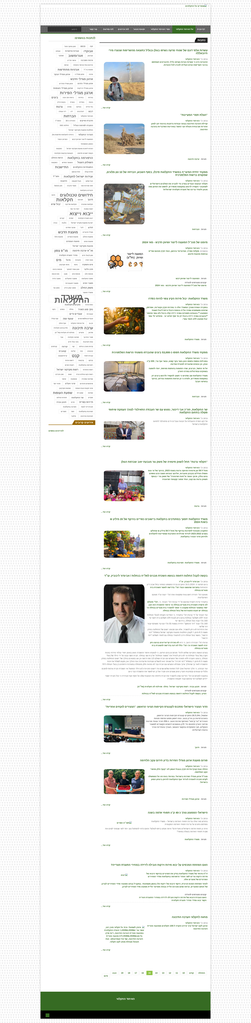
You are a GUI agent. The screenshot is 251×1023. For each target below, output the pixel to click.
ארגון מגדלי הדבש (81, 79)
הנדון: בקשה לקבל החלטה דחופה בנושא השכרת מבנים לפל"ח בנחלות (174, 693)
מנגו (65, 274)
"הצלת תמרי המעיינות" (194, 114)
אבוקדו (88, 51)
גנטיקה (78, 107)
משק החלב (86, 287)
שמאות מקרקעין (65, 388)
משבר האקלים (71, 279)
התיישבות (61, 167)
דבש (90, 111)
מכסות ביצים (57, 269)
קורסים (54, 346)
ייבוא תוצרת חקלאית (85, 218)
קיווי (81, 351)
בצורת (72, 102)
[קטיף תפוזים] (124, 320)
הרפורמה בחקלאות (80, 157)
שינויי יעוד (56, 383)
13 (163, 973)
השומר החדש (67, 162)
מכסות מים (76, 274)
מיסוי (76, 265)
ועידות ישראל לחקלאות (78, 176)
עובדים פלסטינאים (85, 318)
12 (170, 973)
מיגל (68, 260)
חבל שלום (89, 181)
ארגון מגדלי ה (79, 74)
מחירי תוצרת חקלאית (68, 255)
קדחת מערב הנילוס (86, 346)
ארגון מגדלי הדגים (85, 83)
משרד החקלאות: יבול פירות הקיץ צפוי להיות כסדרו (178, 298)
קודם (191, 973)
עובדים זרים (75, 314)
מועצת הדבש (68, 232)
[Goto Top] (47, 1015)
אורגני (61, 56)
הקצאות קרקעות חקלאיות (63, 153)
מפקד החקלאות (87, 278)
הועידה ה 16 (70, 121)
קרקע (91, 360)
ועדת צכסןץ (76, 172)
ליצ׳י (81, 227)
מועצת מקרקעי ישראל (83, 246)
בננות (91, 102)
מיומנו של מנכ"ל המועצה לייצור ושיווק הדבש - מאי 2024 (175, 242)
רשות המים (69, 365)
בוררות (90, 97)
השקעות (54, 162)
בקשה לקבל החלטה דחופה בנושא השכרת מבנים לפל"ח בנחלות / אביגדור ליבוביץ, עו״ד (156, 575)
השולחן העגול (85, 162)
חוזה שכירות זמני (87, 186)
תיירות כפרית (86, 402)
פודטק (90, 332)
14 (156, 973)
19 (122, 973)
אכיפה (66, 65)
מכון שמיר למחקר (73, 269)
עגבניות (90, 314)
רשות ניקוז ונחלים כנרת (84, 374)
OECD (82, 46)
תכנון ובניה (194, 686)
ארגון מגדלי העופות (63, 88)
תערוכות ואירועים (87, 416)
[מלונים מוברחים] (124, 204)
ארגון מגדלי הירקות (85, 88)
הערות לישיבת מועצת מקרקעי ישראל (80, 148)
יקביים (62, 218)
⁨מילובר (73, 416)
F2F (91, 46)
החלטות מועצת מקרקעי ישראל (81, 130)
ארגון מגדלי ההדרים (66, 83)
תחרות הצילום (62, 397)
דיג (72, 111)
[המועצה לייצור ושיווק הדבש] (124, 262)
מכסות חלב (89, 274)
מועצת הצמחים (72, 241)
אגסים (58, 51)
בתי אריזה (89, 107)
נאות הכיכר (89, 305)
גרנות (196, 506)
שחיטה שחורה (87, 379)
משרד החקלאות (192, 339)
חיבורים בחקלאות (86, 190)
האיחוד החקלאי (192, 59)
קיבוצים (90, 351)
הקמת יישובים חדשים (85, 153)
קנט (76, 356)
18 (129, 973)
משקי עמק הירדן (70, 288)
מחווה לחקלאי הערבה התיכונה (190, 917)
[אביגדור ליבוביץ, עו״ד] (124, 613)
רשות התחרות (88, 370)
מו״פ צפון (61, 250)
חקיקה (80, 200)
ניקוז (53, 309)
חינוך (197, 747)
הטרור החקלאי (85, 134)
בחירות (81, 97)
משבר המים (88, 283)
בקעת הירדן (61, 102)
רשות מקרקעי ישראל (178, 686)
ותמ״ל (56, 176)
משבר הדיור (56, 278)
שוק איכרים (59, 374)
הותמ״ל (58, 121)
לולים (90, 227)
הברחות (195, 229)
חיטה (53, 195)
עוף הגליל (54, 318)
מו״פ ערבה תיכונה (82, 250)
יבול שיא (56, 204)
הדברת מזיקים (86, 121)
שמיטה (90, 393)
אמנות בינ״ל (88, 70)
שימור (64, 379)
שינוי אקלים (70, 383)
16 (142, 973)
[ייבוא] (124, 875)
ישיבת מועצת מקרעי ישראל (82, 223)
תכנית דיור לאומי (87, 407)
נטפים (62, 309)
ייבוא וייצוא (81, 213)
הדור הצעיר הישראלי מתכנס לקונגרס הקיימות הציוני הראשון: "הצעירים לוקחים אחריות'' (156, 706)
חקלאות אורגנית (87, 204)
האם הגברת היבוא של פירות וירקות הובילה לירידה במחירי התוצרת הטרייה (172, 897)
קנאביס (62, 351)
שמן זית (80, 393)
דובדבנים (80, 111)
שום (70, 374)
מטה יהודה (89, 260)
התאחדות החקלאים (83, 167)
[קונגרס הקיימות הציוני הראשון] (124, 729)
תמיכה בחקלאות (69, 407)
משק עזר (56, 288)
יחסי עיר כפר (74, 209)
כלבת (64, 223)
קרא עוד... (105, 107)
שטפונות (74, 379)
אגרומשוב (75, 55)
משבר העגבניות (72, 283)
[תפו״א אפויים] (124, 822)
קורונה (65, 346)
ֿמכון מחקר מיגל (70, 46)
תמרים (63, 411)
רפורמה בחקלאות (86, 365)
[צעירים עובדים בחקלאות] (124, 544)
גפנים (69, 107)
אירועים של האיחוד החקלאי (83, 65)
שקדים (90, 397)
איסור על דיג (71, 60)
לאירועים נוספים (56, 431)
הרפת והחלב (57, 158)
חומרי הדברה (71, 186)
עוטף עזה (68, 318)
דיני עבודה (62, 111)
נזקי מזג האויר (85, 309)
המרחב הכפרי (62, 139)
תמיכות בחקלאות (176, 562)
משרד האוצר (88, 292)
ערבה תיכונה (193, 159)
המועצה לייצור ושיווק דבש (187, 278)
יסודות (71, 218)
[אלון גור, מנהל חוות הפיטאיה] (124, 485)
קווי (73, 346)
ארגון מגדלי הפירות (190, 799)
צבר (61, 337)
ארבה (91, 74)
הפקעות (59, 148)
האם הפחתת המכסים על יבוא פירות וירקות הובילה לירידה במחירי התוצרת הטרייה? (159, 864)
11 (177, 973)
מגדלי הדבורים (88, 232)
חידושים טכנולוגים (76, 195)
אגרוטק (90, 56)
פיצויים (81, 332)
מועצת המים (88, 241)
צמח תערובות (88, 342)
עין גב (91, 323)
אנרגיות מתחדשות (68, 69)
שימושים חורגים (86, 383)
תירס (73, 402)
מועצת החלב (88, 237)
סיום (106, 976)
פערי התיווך (88, 337)
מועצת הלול (58, 237)
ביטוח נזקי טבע (68, 97)
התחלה (201, 973)
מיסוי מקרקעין (64, 265)
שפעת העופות (62, 392)
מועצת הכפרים (73, 237)
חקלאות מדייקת (71, 204)
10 (183, 973)
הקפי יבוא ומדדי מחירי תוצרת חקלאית (189, 900)
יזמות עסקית (88, 209)
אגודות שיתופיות (72, 51)
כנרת (55, 223)
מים (58, 260)
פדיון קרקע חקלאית (61, 328)
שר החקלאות (77, 397)
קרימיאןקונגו (62, 356)
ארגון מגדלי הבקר (62, 74)
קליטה (73, 351)
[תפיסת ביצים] (124, 376)
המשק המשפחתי (87, 144)
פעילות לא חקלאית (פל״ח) (149, 686)
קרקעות (81, 360)
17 (136, 973)
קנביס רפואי (88, 356)
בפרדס (81, 102)
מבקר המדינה (70, 227)
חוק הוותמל (58, 186)
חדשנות (63, 181)
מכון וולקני (88, 269)
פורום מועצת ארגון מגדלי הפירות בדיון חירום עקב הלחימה (174, 760)
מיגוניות (78, 260)
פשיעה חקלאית (73, 337)
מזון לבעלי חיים (87, 255)
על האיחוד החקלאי (77, 323)
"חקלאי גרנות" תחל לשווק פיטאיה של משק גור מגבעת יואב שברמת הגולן (164, 461)
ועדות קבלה (89, 172)
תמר (72, 411)
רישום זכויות (69, 360)
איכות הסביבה (87, 60)
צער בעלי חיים (73, 342)
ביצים (54, 97)
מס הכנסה (55, 274)
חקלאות (64, 199)
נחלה (165, 686)
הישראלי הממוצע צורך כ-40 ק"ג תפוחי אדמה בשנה (178, 812)
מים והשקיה (87, 264)
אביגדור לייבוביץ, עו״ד (189, 581)
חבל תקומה (76, 181)
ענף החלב (62, 323)
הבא (114, 973)
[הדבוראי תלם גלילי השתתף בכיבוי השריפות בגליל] (124, 81)
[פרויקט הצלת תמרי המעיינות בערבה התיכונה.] (124, 139)
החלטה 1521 (64, 125)
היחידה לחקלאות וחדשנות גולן (62, 135)
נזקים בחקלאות (72, 305)
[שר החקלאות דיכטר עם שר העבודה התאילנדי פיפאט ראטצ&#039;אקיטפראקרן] (124, 430)
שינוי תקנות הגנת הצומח (84, 388)
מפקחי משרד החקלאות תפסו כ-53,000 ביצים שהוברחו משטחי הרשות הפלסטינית (160, 352)
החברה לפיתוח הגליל (83, 125)
